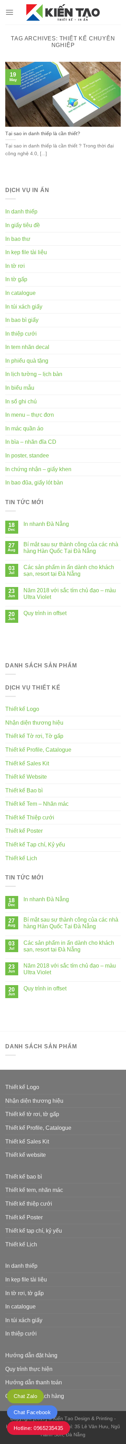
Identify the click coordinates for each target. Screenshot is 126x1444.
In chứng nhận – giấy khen (38, 469)
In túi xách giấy (23, 307)
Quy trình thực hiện (28, 1369)
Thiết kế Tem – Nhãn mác (37, 804)
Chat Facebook (32, 1412)
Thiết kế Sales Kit (27, 763)
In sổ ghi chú (21, 401)
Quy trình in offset (44, 613)
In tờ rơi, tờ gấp (24, 1293)
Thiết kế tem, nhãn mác (34, 1190)
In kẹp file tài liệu (26, 252)
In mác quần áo (24, 428)
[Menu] (9, 12)
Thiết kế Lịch (21, 858)
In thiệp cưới (21, 334)
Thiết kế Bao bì (24, 790)
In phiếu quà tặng (26, 361)
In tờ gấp (16, 279)
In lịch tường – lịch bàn (33, 374)
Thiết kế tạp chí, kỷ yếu (33, 1231)
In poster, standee (27, 456)
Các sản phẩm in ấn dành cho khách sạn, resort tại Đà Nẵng (68, 570)
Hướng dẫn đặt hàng (31, 1355)
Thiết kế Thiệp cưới (29, 817)
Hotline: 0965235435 (38, 1428)
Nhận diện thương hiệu (34, 723)
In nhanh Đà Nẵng (46, 524)
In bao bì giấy (21, 320)
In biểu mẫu (19, 388)
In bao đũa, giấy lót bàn (34, 483)
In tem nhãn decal (27, 347)
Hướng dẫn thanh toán (33, 1382)
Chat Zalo (25, 1396)
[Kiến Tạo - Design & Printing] (63, 12)
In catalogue (20, 293)
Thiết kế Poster (24, 831)
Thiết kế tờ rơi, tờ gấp (32, 1114)
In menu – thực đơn (29, 415)
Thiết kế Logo (22, 709)
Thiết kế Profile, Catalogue (38, 750)
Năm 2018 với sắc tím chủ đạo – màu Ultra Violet (69, 593)
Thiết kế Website (26, 777)
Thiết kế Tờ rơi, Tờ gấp (34, 736)
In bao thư (17, 239)
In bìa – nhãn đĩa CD (30, 442)
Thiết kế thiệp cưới (28, 1204)
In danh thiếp (21, 212)
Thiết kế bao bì (23, 1177)
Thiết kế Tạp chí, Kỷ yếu (35, 845)
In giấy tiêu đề (22, 225)
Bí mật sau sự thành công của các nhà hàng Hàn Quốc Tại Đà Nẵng (70, 547)
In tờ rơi (15, 266)
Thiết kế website (25, 1155)
